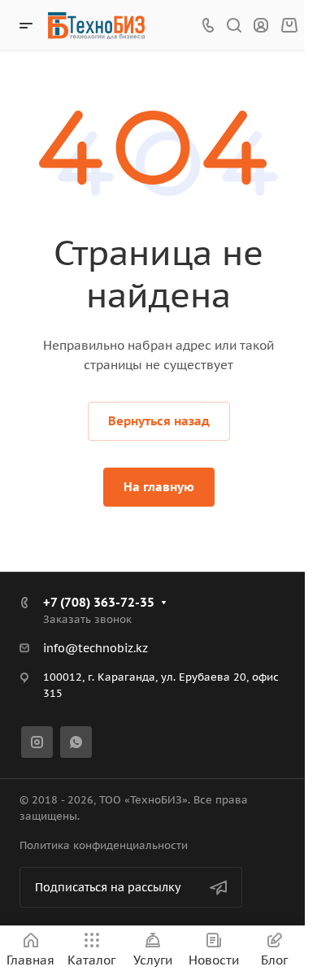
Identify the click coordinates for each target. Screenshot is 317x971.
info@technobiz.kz (95, 648)
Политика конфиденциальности (104, 845)
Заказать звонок (87, 619)
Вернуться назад (159, 421)
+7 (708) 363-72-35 (98, 602)
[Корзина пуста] (288, 25)
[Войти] (261, 25)
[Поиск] (233, 25)
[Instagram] (37, 742)
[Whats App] (76, 742)
